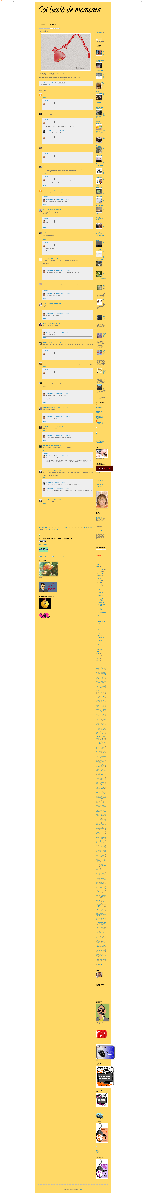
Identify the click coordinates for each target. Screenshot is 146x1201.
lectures (98, 831)
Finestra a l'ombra (101, 621)
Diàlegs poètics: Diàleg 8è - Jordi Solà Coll (101, 617)
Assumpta (45, 470)
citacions (97, 725)
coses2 (97, 739)
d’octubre (100, 571)
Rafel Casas (102, 919)
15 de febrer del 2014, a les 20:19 (63, 416)
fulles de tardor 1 (100, 780)
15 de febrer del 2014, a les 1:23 (51, 258)
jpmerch (44, 113)
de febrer (100, 585)
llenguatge (102, 833)
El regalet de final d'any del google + (101, 608)
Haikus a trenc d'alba (100, 789)
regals (100, 924)
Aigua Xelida (100, 676)
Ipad (49, 84)
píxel (100, 901)
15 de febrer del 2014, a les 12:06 (63, 270)
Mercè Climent (103, 859)
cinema (102, 724)
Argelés (101, 692)
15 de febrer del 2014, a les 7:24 (52, 282)
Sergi (44, 362)
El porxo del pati (101, 635)
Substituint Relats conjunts (101, 950)
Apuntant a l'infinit (101, 591)
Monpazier (97, 870)
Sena (103, 941)
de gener (100, 649)
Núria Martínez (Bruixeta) (48, 407)
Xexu (97, 965)
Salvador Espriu (102, 937)
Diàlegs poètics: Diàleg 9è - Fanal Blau (101, 599)
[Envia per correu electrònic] (58, 83)
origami (97, 887)
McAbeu (102, 856)
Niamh (101, 882)
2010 (98, 656)
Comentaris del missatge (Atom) (51, 529)
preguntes (98, 908)
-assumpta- (98, 665)
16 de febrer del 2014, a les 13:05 (55, 445)
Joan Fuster (102, 810)
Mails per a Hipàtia (100, 235)
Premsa (99, 587)
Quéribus (102, 918)
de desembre (101, 568)
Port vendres (99, 904)
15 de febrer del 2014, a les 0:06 (53, 232)
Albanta (103, 678)
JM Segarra (98, 806)
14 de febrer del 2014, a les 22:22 (63, 199)
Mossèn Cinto (98, 874)
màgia (105, 846)
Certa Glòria (98, 723)
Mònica (102, 868)
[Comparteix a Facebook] (63, 83)
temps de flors (98, 954)
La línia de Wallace (100, 259)
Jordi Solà (102, 823)
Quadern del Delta (101, 915)
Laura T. (102, 829)
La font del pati (101, 637)
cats (100, 720)
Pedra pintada (100, 486)
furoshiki (97, 782)
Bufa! (104, 285)
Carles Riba (98, 715)
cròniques (98, 741)
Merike (98, 860)
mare (101, 851)
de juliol (100, 576)
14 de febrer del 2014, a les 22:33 (54, 209)
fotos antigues (103, 773)
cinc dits (97, 724)
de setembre (101, 573)
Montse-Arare (101, 872)
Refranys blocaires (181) (87, 22)
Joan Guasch (98, 811)
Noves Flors (101, 883)
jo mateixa (104, 806)
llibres (104, 834)
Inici (66, 527)
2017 (98, 561)
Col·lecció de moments (69, 11)
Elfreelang (45, 342)
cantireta (44, 381)
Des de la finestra (101, 614)
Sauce (99, 941)
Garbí (103, 783)
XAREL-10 (98, 123)
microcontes (104, 860)
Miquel (98, 861)
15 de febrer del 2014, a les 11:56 (54, 342)
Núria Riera (98, 884)
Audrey (44, 232)
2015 (98, 564)
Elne (103, 752)
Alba (44, 147)
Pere (44, 258)
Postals (98, 905)
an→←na (98, 120)
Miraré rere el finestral (100, 105)
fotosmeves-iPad (100, 775)
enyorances (102, 760)
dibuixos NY (98, 748)
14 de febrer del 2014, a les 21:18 (53, 166)
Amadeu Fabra (103, 681)
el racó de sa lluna (100, 136)
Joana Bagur (103, 814)
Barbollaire (103, 696)
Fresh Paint (103, 779)
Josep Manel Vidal (100, 824)
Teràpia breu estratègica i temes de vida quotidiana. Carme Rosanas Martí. (100, 441)
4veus (101, 672)
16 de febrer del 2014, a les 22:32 (58, 482)
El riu (99, 633)
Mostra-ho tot (103, 278)
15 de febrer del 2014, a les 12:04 (63, 245)
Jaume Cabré (99, 802)
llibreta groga (99, 840)
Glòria (102, 787)
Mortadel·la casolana (100, 873)
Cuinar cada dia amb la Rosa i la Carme (99, 417)
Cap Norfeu (103, 711)
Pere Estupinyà (103, 895)
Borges (97, 704)
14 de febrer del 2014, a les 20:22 (53, 93)
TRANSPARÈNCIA (100, 205)
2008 (98, 660)
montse (44, 323)
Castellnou (102, 718)
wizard (104, 963)
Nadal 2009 (98, 879)
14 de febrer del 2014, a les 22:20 (63, 137)
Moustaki (104, 874)
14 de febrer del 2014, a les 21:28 (63, 179)
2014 (98, 566)
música (102, 878)
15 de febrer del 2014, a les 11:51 (53, 323)
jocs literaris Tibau (101, 818)
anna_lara (97, 686)
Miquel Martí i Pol (102, 863)
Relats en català (99, 928)
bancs (97, 696)
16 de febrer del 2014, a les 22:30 (54, 470)
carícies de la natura (100, 714)
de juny (100, 578)
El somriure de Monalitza (100, 483)
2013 (98, 651)
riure (101, 931)
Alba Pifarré (98, 678)
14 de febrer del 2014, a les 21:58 (57, 130)
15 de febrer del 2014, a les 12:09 (63, 313)
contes (97, 731)
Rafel (97, 919)
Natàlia (97, 882)
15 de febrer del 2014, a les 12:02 (63, 221)
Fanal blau (100, 766)
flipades (101, 770)
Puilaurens (102, 913)
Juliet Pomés (98, 827)
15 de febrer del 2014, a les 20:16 (63, 372)
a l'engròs (98, 121)
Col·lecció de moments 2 (47, 543)
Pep (105, 891)
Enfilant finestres (100, 187)
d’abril (99, 582)
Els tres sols (98, 753)
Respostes (46, 100)
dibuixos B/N (99, 746)
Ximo (100, 965)
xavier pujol (45, 445)
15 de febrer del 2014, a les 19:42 (56, 426)
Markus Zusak (98, 854)
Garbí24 (44, 93)
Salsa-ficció (98, 240)
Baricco (103, 697)
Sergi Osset (98, 942)
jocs (97, 818)
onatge (102, 886)
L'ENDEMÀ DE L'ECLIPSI (103, 243)
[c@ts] (101, 1038)
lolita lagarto (98, 843)
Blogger (80, 1189)
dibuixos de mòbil (100, 747)
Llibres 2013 (70, 22)
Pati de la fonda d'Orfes (101, 640)
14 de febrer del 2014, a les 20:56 (52, 147)
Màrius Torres (102, 852)
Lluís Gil (97, 842)
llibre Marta (98, 834)
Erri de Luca (98, 761)
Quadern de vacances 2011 (101, 914)
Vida (100, 960)
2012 (98, 653)
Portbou (104, 904)
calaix (103, 706)
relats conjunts (99, 927)
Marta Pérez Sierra (100, 855)
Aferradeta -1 (104, 301)
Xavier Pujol (100, 964)
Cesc (103, 723)
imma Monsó (98, 797)
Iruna (105, 798)
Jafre (101, 801)
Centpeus (99, 479)
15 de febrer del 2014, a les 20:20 (63, 435)
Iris (98, 628)
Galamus (102, 782)
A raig (104, 62)
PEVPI (103, 897)
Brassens (102, 704)
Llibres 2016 (48, 22)
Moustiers (101, 875)
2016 (98, 562)
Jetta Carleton (102, 805)
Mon (101, 866)
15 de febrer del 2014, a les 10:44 (55, 303)
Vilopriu (97, 961)
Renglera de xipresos (100, 593)
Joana (97, 814)
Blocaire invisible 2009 (100, 702)
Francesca (97, 779)
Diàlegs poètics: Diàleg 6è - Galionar (101, 646)
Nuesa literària (99, 82)
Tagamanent (100, 951)
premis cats (104, 908)
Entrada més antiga (88, 527)
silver (97, 947)
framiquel (101, 777)
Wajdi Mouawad (99, 963)
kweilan (101, 828)
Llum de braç (100, 619)
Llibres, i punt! (99, 196)
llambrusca (98, 832)
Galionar (97, 783)
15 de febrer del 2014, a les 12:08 (63, 293)
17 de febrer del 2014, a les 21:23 (54, 499)
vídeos (103, 960)
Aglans (99, 623)
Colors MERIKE (99, 727)
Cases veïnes (101, 602)
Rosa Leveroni (103, 935)
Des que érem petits (101, 742)
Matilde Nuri (98, 856)
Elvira (105, 757)
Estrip (102, 765)
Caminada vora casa (100, 707)
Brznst (102, 705)
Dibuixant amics (101, 744)
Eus (105, 765)
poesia (97, 903)
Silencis (102, 946)
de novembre (101, 569)
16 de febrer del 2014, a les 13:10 (63, 455)
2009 (98, 658)
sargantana (98, 940)
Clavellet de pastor (100, 642)
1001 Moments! (104, 386)
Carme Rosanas (49, 103)
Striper (103, 949)
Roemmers (98, 933)
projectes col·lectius (100, 910)
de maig (100, 580)
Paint (101, 887)
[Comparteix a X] (61, 83)
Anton (101, 687)
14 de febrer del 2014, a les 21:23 (63, 122)
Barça (99, 697)
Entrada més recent (43, 527)
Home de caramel (100, 484)
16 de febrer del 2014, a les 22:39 (63, 488)
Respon (44, 97)
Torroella (101, 956)
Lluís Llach (102, 842)
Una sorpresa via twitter (101, 605)
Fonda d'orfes (103, 771)
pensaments (98, 891)
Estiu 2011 (98, 762)
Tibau (101, 955)
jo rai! (44, 190)
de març (100, 584)
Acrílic (104, 672)
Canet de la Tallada (100, 710)
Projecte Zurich (100, 909)
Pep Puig (99, 892)
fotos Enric (100, 774)
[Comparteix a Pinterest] (64, 83)
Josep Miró (98, 825)
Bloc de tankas (99, 701)
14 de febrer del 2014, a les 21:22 (63, 103)
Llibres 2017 (41, 22)
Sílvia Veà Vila (101, 947)
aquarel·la (99, 690)
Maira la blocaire (100, 847)
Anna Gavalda (99, 685)
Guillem (97, 788)
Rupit (102, 936)
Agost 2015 (103, 674)
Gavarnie (97, 784)
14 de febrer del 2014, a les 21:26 (63, 156)
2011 (98, 655)
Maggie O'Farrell (99, 846)
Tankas (97, 953)
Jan (105, 801)
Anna (103, 683)
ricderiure (97, 931)
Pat (105, 888)
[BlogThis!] (60, 83)
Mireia (98, 864)
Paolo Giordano (99, 888)
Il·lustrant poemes (99, 796)
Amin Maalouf (101, 682)
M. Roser (44, 209)
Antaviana (104, 686)
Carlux (103, 715)
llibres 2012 (77, 22)
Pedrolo (101, 890)
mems (97, 859)
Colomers (102, 725)
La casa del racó (99, 231)
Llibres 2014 (63, 22)
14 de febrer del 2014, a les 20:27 (54, 113)
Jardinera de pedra (100, 596)
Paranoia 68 (98, 49)
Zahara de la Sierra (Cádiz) (101, 626)
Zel (96, 967)
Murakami (97, 877)
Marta (103, 854)
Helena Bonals (46, 426)
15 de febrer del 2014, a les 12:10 (63, 332)
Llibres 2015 (55, 22)
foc (97, 771)
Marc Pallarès (99, 850)
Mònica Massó (99, 869)
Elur (101, 757)
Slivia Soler (98, 949)
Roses (98, 936)
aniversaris (98, 683)
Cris (102, 739)
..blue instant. (99, 155)
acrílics (99, 673)
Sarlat (105, 940)
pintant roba (98, 900)
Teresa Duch (45, 303)
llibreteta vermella (99, 841)
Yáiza (103, 965)
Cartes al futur (99, 516)
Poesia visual (99, 177)
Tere (103, 954)
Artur (105, 692)
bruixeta (97, 705)
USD (101, 958)
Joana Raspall (100, 815)
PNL (103, 901)
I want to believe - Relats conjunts (102, 612)
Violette (102, 961)
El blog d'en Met (100, 480)
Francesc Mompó (99, 778)
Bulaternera (98, 706)
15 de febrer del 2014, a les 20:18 (63, 393)
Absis (99, 589)
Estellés (103, 761)
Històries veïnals (99, 530)
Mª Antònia (102, 845)
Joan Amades (99, 807)
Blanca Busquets (100, 700)
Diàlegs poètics (102, 743)
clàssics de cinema (100, 93)
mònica (44, 166)
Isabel (99, 800)
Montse (104, 870)
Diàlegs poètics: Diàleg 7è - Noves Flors (101, 631)
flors (105, 770)
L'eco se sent (99, 221)
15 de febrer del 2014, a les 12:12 (63, 353)
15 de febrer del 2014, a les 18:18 (54, 381)
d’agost (100, 575)
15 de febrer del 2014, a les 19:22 (61, 407)
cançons (104, 709)
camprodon (98, 709)
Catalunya (97, 719)
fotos (98, 773)
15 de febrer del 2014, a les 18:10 (52, 362)
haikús (102, 788)
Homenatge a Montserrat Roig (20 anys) (47, 24)
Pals (104, 887)
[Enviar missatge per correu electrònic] (56, 82)
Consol (44, 282)
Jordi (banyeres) (99, 820)
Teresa (97, 955)
